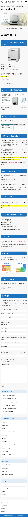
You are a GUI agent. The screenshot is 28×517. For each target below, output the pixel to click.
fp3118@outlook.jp (12, 162)
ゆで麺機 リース (5, 438)
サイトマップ (5, 488)
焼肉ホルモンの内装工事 (7, 411)
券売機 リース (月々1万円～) (8, 454)
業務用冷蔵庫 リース (6, 425)
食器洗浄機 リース (6, 422)
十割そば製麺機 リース (7, 451)
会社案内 (4, 491)
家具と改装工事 (5, 471)
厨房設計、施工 (5, 468)
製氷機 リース (5, 428)
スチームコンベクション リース (9, 431)
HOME (3, 6)
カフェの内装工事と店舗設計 (8, 405)
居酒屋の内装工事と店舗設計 (8, 395)
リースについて (5, 484)
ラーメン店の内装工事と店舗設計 (9, 402)
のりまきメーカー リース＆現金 (9, 444)
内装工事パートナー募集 (7, 474)
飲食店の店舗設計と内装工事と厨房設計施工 (13, 2)
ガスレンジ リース (6, 435)
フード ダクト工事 (6, 464)
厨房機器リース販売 (10, 6)
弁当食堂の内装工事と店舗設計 (9, 408)
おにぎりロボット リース (7, 448)
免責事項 (4, 494)
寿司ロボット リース (6, 441)
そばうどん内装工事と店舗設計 (9, 398)
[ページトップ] (25, 514)
